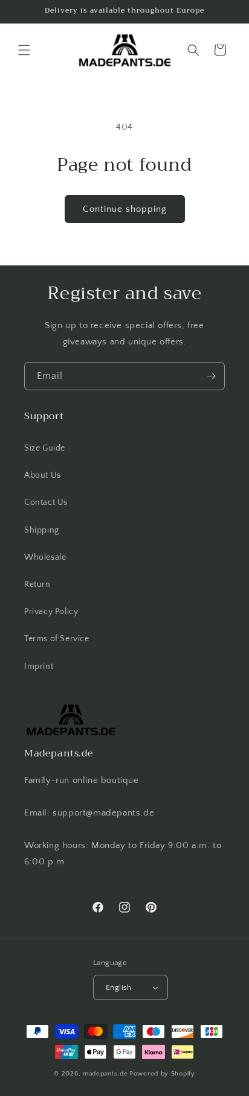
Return (37, 584)
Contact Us (46, 502)
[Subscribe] (211, 376)
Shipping (41, 530)
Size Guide (44, 448)
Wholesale (45, 557)
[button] (24, 50)
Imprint (38, 666)
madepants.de (105, 1073)
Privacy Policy (51, 611)
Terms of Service (56, 639)
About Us (42, 475)
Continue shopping (125, 209)
